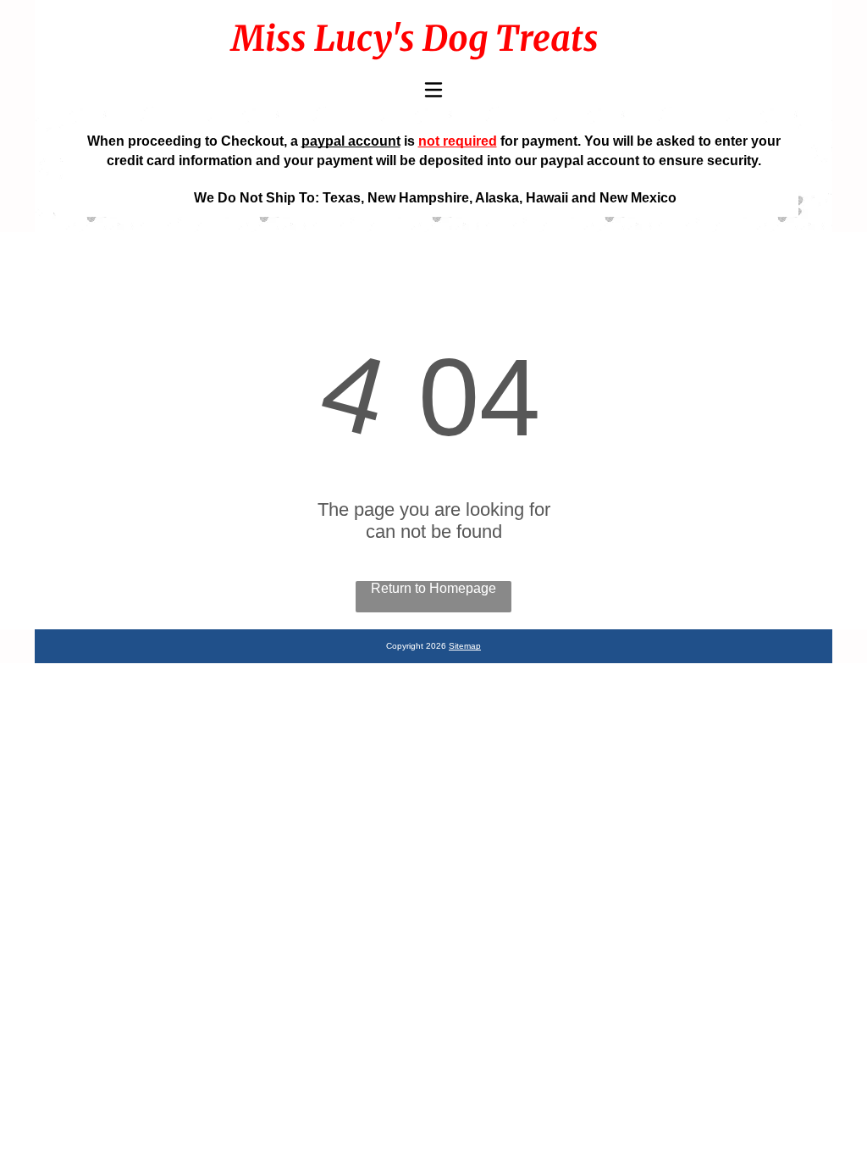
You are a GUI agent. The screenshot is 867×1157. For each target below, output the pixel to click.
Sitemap (465, 645)
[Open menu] (433, 90)
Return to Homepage (433, 588)
